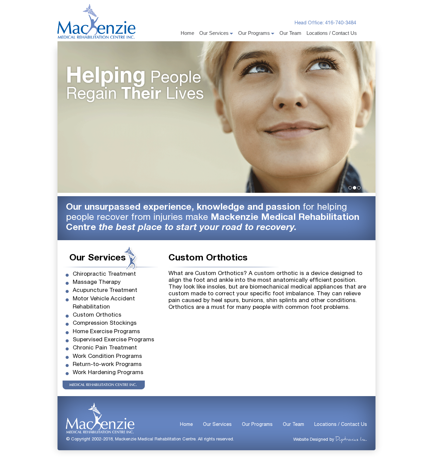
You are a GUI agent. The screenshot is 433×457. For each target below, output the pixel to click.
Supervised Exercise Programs (113, 340)
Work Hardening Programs (108, 373)
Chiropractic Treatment (104, 274)
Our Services (214, 33)
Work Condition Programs (107, 357)
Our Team (290, 33)
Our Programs (254, 33)
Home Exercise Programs (106, 332)
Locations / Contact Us (331, 33)
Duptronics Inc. (351, 439)
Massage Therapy (97, 282)
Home (187, 33)
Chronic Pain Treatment (105, 348)
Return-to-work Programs (107, 365)
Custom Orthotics (97, 315)
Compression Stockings (105, 323)
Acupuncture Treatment (105, 291)
